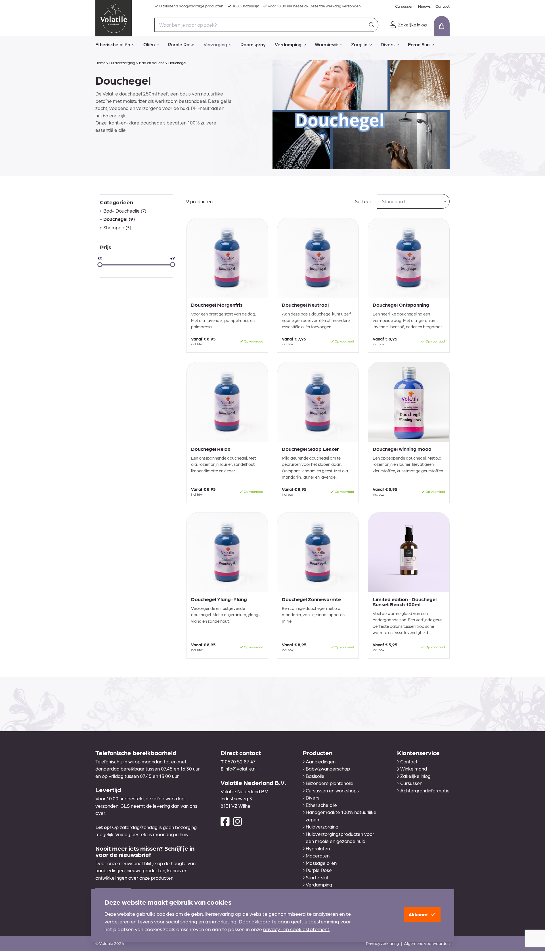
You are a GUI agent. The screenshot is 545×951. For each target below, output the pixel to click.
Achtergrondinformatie (425, 790)
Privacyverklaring (382, 943)
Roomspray (253, 44)
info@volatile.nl (240, 768)
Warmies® (326, 44)
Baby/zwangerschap (328, 768)
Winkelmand (413, 768)
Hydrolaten (318, 848)
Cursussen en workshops (332, 790)
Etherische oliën (112, 44)
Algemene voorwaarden (427, 943)
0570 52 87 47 (240, 761)
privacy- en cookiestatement (296, 929)
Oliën (149, 44)
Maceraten (318, 855)
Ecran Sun (418, 44)
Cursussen (404, 6)
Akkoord (418, 914)
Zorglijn (359, 44)
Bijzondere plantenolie (329, 783)
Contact (442, 6)
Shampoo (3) (117, 227)
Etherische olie (321, 805)
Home (100, 63)
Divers (388, 44)
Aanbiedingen (321, 761)
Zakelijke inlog (415, 776)
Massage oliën (321, 863)
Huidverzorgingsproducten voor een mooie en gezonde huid (340, 837)
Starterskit (317, 877)
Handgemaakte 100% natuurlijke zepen (341, 815)
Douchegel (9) (119, 219)
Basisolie (315, 776)
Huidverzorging (122, 63)
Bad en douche (151, 63)
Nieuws (424, 6)
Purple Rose (181, 44)
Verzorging (215, 44)
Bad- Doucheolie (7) (124, 210)
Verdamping (288, 44)
